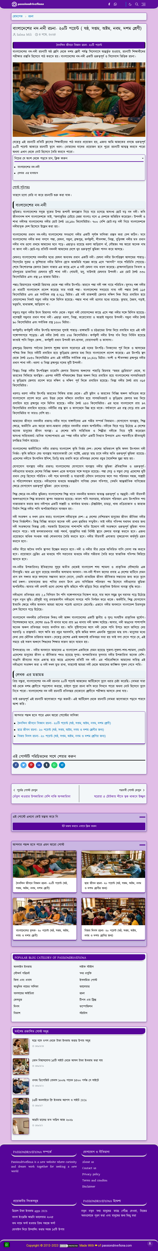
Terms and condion (94, 1180)
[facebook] (109, 4)
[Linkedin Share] (39, 765)
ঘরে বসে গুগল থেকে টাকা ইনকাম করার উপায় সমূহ (61, 1041)
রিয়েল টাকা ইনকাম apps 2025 (29, 1211)
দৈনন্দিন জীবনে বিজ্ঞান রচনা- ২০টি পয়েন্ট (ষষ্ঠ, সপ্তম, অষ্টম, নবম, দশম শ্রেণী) (64, 723)
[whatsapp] (115, 4)
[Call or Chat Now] (7, 1244)
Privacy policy (91, 1174)
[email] (122, 4)
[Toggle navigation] (143, 4)
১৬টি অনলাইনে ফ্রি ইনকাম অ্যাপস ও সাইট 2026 (59, 1100)
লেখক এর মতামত (28, 173)
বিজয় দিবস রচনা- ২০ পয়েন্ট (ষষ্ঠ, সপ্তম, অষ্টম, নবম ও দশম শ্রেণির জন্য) (62, 736)
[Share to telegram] (62, 765)
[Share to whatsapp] (54, 765)
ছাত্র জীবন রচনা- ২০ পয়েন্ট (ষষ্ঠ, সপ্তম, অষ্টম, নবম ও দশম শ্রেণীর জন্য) (61, 730)
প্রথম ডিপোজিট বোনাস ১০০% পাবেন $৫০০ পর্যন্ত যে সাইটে (65, 1080)
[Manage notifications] (150, 1243)
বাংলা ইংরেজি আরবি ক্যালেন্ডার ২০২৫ (32, 1217)
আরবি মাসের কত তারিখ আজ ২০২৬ (52, 1120)
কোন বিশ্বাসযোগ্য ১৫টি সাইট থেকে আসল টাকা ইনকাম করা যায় (67, 1060)
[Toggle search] (136, 4)
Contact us (89, 1168)
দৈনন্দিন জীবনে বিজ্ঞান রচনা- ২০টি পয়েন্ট (79, 45)
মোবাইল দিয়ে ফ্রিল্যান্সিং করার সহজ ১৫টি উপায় (38, 1229)
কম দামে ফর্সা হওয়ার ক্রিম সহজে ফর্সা (33, 1223)
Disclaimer (88, 1186)
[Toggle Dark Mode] (130, 4)
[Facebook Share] (16, 765)
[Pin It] (31, 765)
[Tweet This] (23, 765)
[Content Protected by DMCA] (69, 1245)
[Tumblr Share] (47, 765)
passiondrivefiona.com (117, 1245)
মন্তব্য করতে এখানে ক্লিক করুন (81, 826)
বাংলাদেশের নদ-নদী (29, 167)
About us (88, 1162)
